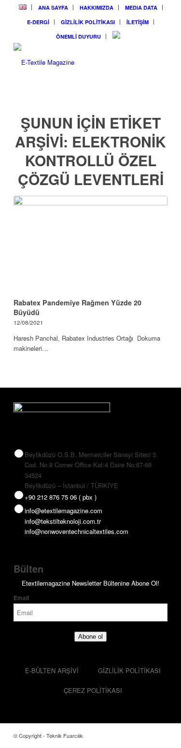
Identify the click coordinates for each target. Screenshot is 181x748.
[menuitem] (23, 7)
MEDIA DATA (141, 7)
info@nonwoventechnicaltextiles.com (76, 531)
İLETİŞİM (137, 22)
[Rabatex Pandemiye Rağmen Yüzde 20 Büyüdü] (90, 245)
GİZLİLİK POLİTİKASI (88, 22)
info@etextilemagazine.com (63, 510)
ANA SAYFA (53, 7)
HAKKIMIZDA (96, 7)
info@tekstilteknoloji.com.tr (63, 521)
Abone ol (90, 636)
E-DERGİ (38, 22)
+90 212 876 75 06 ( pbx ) (61, 497)
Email (21, 598)
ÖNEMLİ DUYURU (78, 36)
